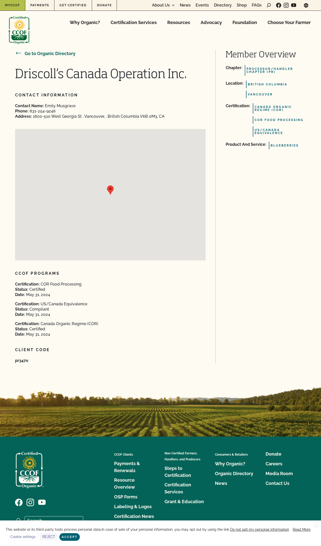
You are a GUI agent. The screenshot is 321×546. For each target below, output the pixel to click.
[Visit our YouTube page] (293, 5)
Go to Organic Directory (50, 53)
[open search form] (269, 5)
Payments (39, 5)
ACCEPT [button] (69, 537)
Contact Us (277, 483)
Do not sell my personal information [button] (259, 529)
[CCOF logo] (19, 25)
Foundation (244, 22)
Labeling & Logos (133, 506)
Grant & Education (184, 501)
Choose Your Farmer (289, 22)
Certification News (134, 516)
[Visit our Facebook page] (278, 5)
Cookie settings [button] (23, 537)
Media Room (279, 473)
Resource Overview (124, 483)
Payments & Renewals (127, 467)
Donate (104, 5)
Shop (242, 5)
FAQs (257, 5)
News (185, 5)
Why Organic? (85, 22)
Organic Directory (234, 473)
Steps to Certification (178, 472)
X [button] (316, 525)
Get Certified (73, 5)
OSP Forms (125, 496)
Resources (178, 22)
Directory (223, 5)
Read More (301, 529)
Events (202, 5)
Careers (274, 463)
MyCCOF (12, 5)
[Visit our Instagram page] (286, 5)
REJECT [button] (48, 537)
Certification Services (134, 22)
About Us (161, 5)
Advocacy (211, 22)
